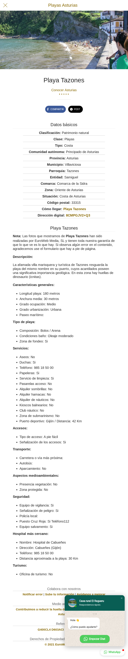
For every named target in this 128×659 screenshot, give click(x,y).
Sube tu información (59, 594)
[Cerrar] (5, 5)
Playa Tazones (74, 209)
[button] (121, 598)
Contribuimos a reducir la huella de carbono (47, 609)
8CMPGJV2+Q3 (78, 215)
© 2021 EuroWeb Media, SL (64, 644)
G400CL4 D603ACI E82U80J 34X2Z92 (64, 629)
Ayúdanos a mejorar (91, 594)
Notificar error (33, 594)
